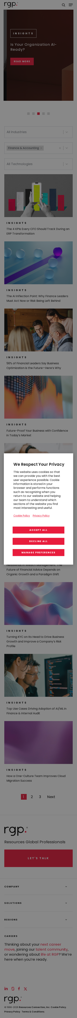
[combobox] (35, 132)
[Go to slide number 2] (33, 113)
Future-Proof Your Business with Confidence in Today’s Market (37, 433)
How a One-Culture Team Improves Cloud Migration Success (36, 778)
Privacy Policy (12, 1011)
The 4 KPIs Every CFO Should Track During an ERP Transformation (37, 231)
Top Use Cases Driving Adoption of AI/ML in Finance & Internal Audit (36, 711)
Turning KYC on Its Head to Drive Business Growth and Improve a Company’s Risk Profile (35, 641)
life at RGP (50, 954)
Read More (19, 61)
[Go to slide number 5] (48, 113)
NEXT (51, 796)
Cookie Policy (21, 515)
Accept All (38, 530)
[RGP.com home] (11, 5)
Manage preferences (38, 552)
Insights (20, 33)
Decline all (38, 541)
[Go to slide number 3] (38, 113)
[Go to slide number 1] (28, 113)
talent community (52, 949)
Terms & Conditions (33, 1011)
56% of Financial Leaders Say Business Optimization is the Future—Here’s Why (33, 365)
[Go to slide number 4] (43, 113)
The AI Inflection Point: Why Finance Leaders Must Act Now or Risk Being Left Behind (37, 298)
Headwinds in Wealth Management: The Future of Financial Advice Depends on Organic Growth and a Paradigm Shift (34, 569)
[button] (60, 148)
